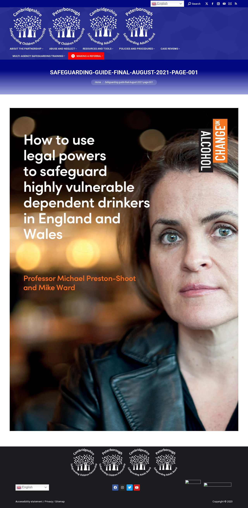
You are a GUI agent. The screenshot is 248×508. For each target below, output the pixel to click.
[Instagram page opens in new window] (218, 3)
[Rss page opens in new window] (235, 3)
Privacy (49, 501)
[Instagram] (122, 487)
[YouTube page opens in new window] (224, 3)
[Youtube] (137, 487)
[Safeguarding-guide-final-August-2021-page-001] (124, 269)
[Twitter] (130, 487)
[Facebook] (115, 487)
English (162, 3)
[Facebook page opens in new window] (212, 3)
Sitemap (60, 501)
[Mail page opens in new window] (229, 3)
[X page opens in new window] (206, 3)
